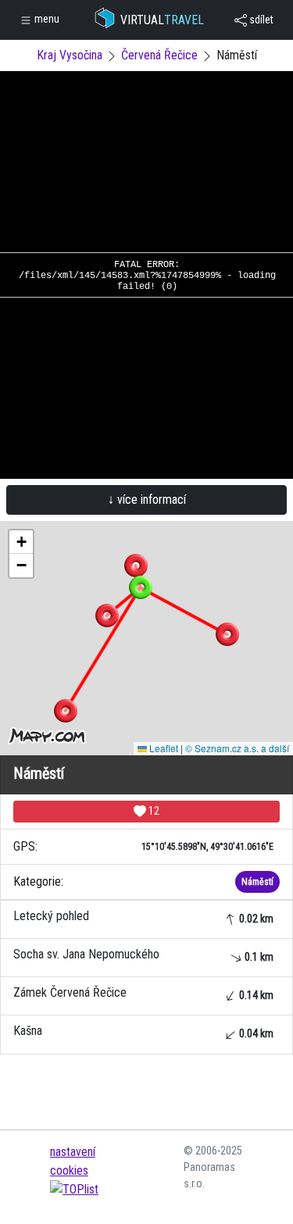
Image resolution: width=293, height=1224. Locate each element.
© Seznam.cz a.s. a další (237, 748)
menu (45, 18)
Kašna (143, 1031)
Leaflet (162, 748)
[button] (136, 565)
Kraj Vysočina (69, 55)
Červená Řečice (159, 55)
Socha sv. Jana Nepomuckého (143, 955)
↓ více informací (147, 499)
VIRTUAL (162, 19)
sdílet (260, 19)
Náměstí (257, 881)
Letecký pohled (143, 916)
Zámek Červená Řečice (143, 993)
